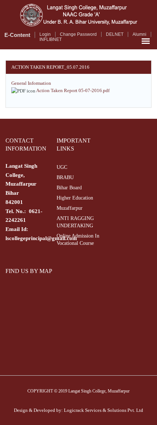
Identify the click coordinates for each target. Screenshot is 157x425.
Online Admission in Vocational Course (78, 239)
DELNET (114, 34)
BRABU (65, 177)
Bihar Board (69, 187)
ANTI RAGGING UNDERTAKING (75, 222)
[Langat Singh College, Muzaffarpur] (78, 15)
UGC (62, 167)
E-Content (17, 35)
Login (45, 34)
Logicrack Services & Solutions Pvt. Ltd (103, 410)
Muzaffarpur (70, 208)
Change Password (78, 34)
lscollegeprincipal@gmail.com (41, 238)
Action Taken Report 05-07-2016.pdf (73, 90)
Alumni (139, 34)
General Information (31, 83)
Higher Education (75, 198)
